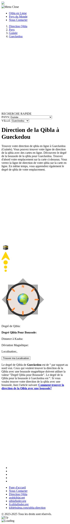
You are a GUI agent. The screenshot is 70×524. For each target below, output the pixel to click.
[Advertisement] (35, 76)
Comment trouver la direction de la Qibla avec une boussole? (32, 386)
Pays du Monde (18, 16)
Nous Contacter (18, 19)
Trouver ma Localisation (16, 358)
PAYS (5, 117)
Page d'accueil (17, 487)
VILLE (5, 120)
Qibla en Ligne (18, 13)
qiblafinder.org (17, 501)
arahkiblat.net (17, 497)
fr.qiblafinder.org (19, 504)
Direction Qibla (18, 494)
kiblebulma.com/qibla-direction (27, 507)
